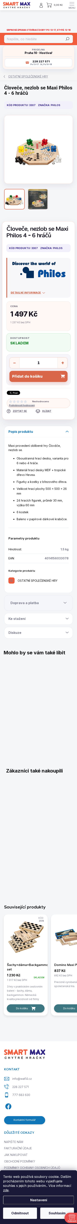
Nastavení (38, 1200)
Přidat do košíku (27, 376)
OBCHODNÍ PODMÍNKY (19, 1161)
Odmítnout (20, 1213)
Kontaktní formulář (25, 1119)
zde (6, 1190)
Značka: (49, 105)
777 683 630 (21, 1095)
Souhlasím (57, 1213)
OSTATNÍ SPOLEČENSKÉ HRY (37, 580)
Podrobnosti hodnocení (22, 405)
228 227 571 (20, 1087)
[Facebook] (7, 1105)
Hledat (68, 38)
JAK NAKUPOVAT (16, 1155)
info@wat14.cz (22, 1078)
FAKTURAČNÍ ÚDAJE (18, 1148)
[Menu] (72, 5)
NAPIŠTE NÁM (13, 1142)
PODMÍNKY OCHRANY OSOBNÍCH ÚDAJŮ (32, 1167)
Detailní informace (26, 292)
